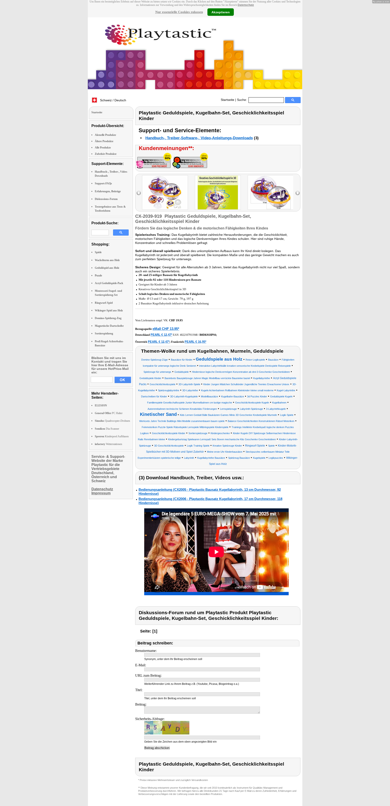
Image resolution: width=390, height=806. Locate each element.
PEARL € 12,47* (161, 334)
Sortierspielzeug (104, 333)
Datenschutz (246, 5)
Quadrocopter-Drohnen (112, 420)
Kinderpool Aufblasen (112, 436)
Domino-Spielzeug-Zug (108, 318)
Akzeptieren (220, 12)
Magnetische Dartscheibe (109, 325)
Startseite (227, 100)
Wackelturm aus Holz (107, 260)
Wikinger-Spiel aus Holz (109, 310)
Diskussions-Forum (106, 199)
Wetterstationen (108, 444)
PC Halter (109, 413)
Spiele (98, 252)
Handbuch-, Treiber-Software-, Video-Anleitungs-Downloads (199, 138)
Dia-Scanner (107, 428)
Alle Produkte (103, 147)
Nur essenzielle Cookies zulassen (179, 12)
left (139, 193)
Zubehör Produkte (105, 153)
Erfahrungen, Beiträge (108, 191)
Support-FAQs (103, 183)
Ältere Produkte (104, 141)
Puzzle (98, 275)
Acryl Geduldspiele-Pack (109, 283)
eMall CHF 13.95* (166, 329)
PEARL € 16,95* (195, 341)
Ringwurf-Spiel (104, 302)
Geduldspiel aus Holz (107, 267)
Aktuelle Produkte (105, 135)
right (297, 193)
